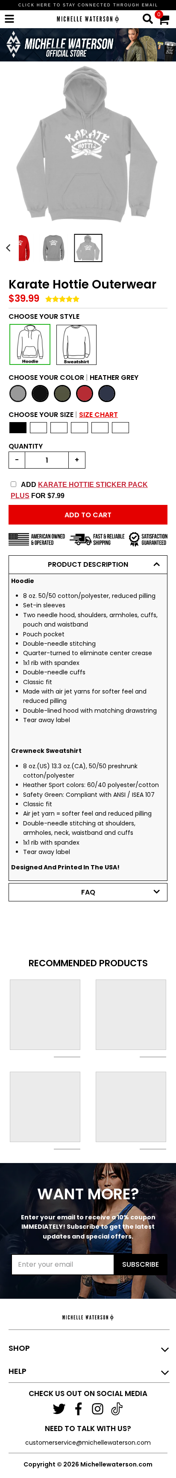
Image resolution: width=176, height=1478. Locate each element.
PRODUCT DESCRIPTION (88, 564)
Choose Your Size (63, 415)
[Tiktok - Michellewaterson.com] (117, 1408)
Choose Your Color (73, 377)
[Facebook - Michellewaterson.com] (78, 1408)
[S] (17, 427)
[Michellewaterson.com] (88, 33)
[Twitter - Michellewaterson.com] (59, 1408)
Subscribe (140, 1264)
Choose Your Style (44, 316)
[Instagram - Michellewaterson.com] (98, 1408)
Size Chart (98, 415)
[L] (58, 427)
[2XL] (100, 427)
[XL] (79, 427)
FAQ (88, 892)
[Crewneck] (76, 345)
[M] (38, 427)
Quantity (26, 446)
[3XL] (120, 427)
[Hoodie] (29, 344)
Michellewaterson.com (116, 1464)
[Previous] (9, 248)
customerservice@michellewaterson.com (88, 1442)
